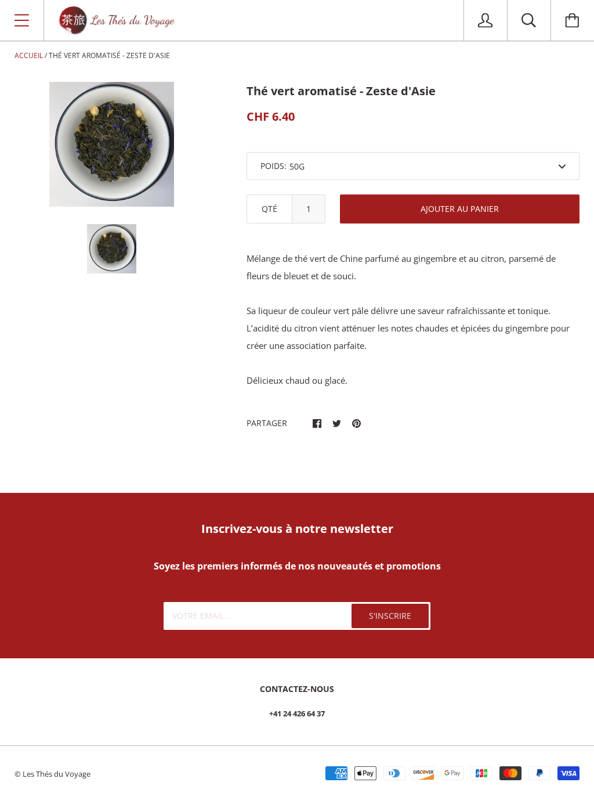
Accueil (29, 55)
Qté (269, 208)
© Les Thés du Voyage (52, 774)
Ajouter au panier (460, 208)
